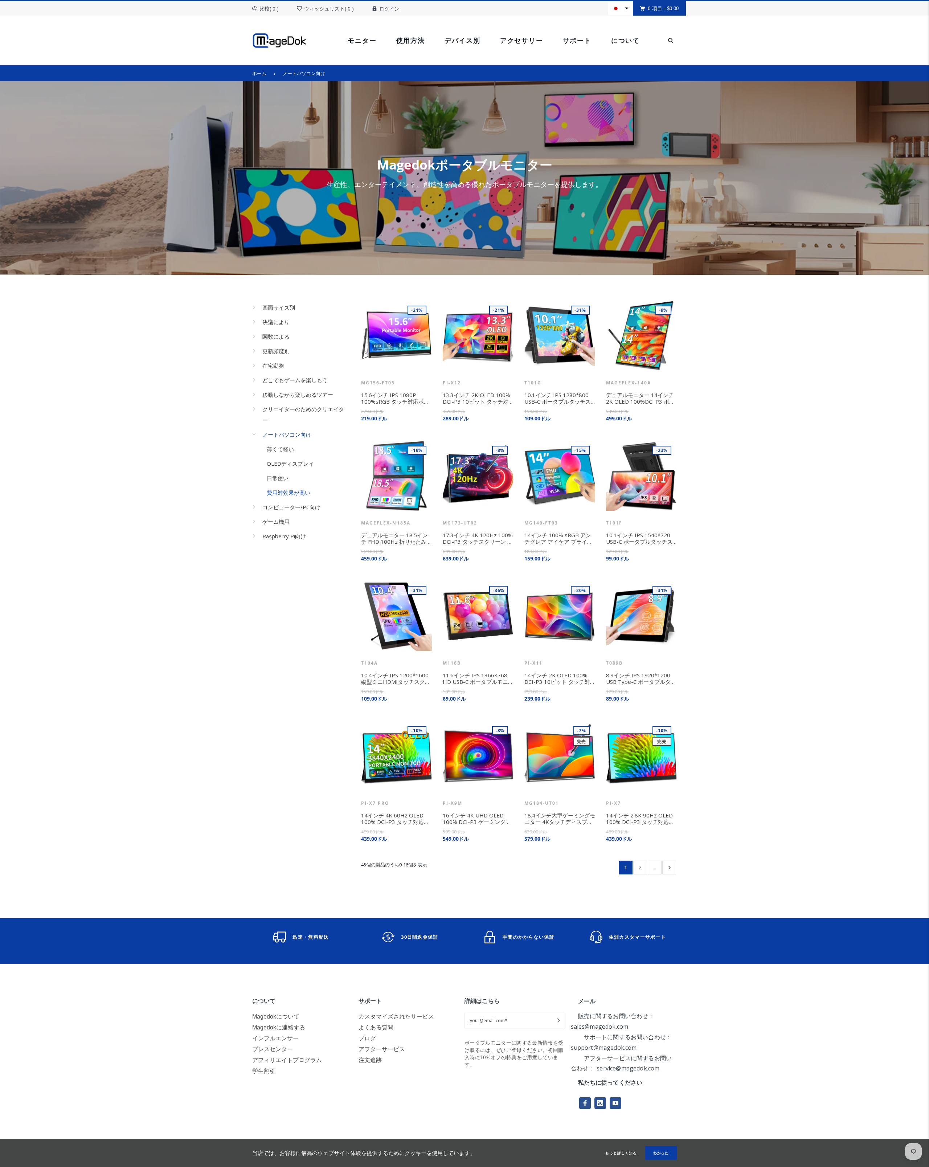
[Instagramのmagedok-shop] (600, 1103)
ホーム (259, 73)
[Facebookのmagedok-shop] (585, 1103)
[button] (620, 8)
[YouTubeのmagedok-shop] (615, 1103)
